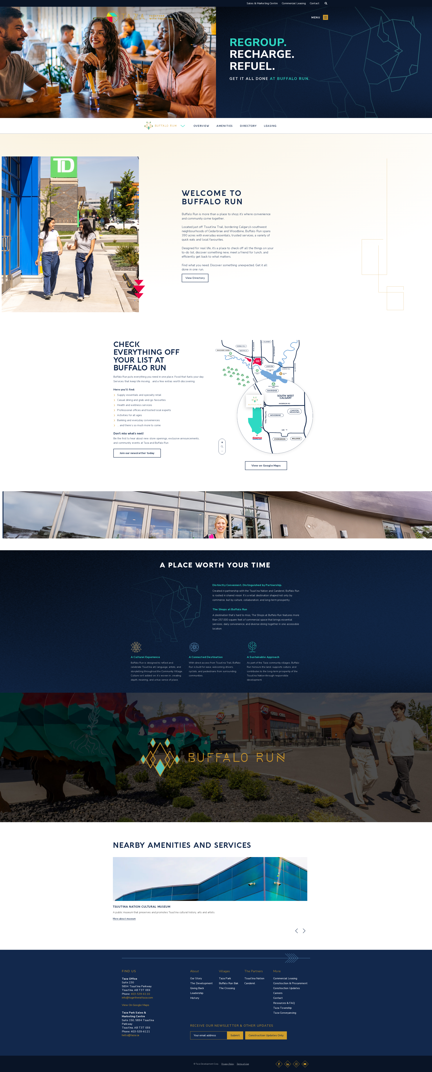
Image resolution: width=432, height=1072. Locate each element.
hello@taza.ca (130, 1035)
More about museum (124, 918)
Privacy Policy (227, 1064)
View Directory (195, 278)
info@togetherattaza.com (137, 998)
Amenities (225, 125)
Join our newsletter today (137, 453)
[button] (319, 17)
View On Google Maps (135, 1005)
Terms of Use (243, 1064)
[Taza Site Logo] (140, 17)
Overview (201, 125)
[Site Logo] (127, 1062)
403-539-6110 (140, 994)
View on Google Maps (265, 465)
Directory (248, 125)
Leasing (270, 125)
